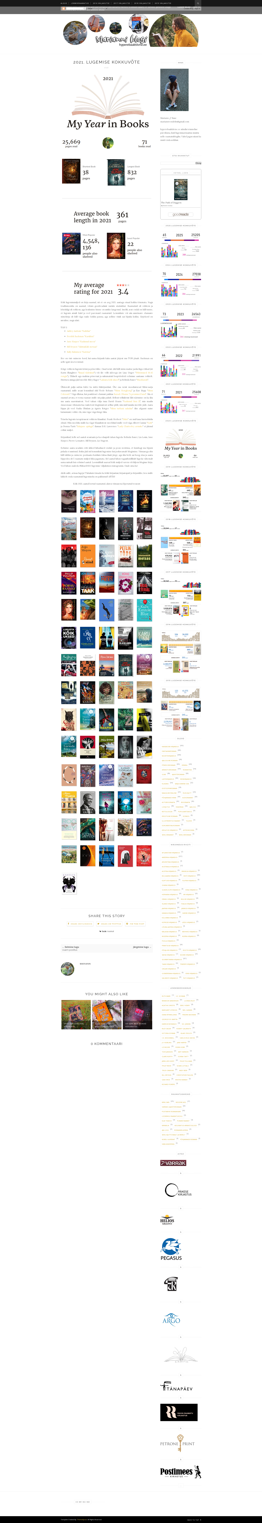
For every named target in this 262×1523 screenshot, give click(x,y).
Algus (64, 3)
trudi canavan (168, 1070)
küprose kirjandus (169, 922)
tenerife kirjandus (187, 964)
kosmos (186, 816)
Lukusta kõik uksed (109, 379)
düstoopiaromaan (169, 788)
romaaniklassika (181, 1130)
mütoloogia (167, 812)
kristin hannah (181, 1080)
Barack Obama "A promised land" (130, 394)
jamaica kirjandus (188, 908)
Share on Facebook (81, 924)
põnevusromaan (168, 765)
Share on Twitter (111, 924)
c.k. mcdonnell (168, 1038)
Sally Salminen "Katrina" (79, 352)
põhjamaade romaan (188, 1139)
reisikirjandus (185, 779)
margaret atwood (169, 1010)
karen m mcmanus (169, 1024)
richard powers (168, 1084)
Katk (150, 423)
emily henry (185, 1005)
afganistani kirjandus (171, 853)
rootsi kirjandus (190, 950)
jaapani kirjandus (169, 908)
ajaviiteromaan (178, 774)
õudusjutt (187, 793)
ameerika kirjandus (169, 857)
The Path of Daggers (171, 202)
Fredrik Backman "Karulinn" (80, 336)
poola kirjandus (168, 941)
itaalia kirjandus (188, 904)
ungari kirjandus (169, 969)
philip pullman (186, 1061)
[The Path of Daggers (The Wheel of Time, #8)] (180, 199)
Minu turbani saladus (121, 408)
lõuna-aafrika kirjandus (172, 927)
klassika (165, 784)
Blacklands (142, 379)
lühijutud (166, 807)
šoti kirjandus (189, 978)
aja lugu (165, 1130)
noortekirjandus (169, 756)
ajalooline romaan (170, 760)
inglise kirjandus (188, 899)
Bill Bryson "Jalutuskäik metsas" (82, 346)
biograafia (185, 802)
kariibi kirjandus (189, 913)
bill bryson (166, 1075)
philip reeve (166, 1066)
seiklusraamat (168, 835)
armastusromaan (169, 770)
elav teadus (167, 1121)
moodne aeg (181, 1102)
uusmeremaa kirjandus (171, 973)
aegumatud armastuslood (186, 1125)
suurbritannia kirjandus (172, 959)
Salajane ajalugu (85, 426)
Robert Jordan (167, 206)
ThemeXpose (82, 1519)
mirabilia (165, 1125)
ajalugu (193, 807)
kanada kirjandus (169, 913)
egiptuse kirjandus (169, 881)
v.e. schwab (180, 996)
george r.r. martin (169, 1019)
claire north (167, 1056)
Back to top (193, 1520)
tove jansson (167, 1052)
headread (180, 807)
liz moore (166, 1047)
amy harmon (183, 1052)
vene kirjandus (191, 973)
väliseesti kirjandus (170, 978)
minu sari (165, 1102)
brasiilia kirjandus (189, 871)
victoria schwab (168, 1033)
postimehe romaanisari (171, 1111)
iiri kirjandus (188, 894)
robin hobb (180, 1047)
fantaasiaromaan (169, 751)
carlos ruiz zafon (187, 1038)
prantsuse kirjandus (170, 946)
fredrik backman (189, 1015)
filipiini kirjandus (189, 881)
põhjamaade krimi (169, 798)
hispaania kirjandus (170, 894)
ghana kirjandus (168, 885)
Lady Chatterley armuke (130, 426)
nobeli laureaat (168, 1139)
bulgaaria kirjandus (170, 876)
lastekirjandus (168, 779)
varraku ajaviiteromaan (171, 1107)
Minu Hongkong (123, 390)
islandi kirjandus (169, 904)
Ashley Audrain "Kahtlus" (79, 331)
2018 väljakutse (142, 3)
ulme (164, 774)
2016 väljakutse (101, 3)
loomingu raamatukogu (172, 1116)
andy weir (183, 1070)
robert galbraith (183, 1029)
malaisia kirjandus (169, 932)
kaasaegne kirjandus (170, 747)
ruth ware (166, 996)
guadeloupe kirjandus (171, 890)
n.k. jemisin (186, 1024)
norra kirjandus (189, 936)
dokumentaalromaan (171, 825)
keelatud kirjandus (170, 830)
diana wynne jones (169, 1015)
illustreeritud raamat (171, 821)
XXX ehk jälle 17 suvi (137, 1024)
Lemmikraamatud (80, 3)
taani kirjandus (168, 964)
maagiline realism (169, 793)
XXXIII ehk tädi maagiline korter (73, 1025)
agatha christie (168, 1005)
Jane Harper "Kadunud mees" (81, 341)
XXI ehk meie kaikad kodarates (105, 1025)
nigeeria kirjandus (169, 936)
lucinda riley (189, 1001)
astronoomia (188, 830)
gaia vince (166, 1080)
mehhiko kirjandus (189, 932)
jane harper (181, 1043)
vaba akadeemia (168, 1144)
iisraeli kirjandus (169, 899)
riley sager (166, 1029)
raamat (110, 931)
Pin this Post (137, 924)
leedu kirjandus (188, 922)
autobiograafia (168, 802)
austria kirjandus (169, 871)
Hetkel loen (181, 173)
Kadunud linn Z (131, 401)
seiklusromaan (185, 835)
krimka (184, 765)
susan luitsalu (183, 1066)
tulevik (189, 821)
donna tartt (183, 1056)
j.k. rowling (167, 1043)
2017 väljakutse (122, 3)
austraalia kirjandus (170, 867)
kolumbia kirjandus (170, 918)
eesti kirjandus (190, 876)
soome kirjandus (187, 955)
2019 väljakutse (163, 3)
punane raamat (183, 1121)
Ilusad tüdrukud (86, 372)
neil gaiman (187, 1010)
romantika (187, 770)
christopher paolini (184, 1075)
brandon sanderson (170, 1001)
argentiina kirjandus (170, 862)
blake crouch (186, 1033)
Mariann (85, 963)
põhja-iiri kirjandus (169, 950)
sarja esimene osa (182, 784)
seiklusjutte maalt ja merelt (173, 1135)
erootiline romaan (170, 816)
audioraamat (187, 798)
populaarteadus (185, 812)
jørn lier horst (168, 1061)
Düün (125, 419)
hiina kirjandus (191, 890)
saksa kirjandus (168, 955)
